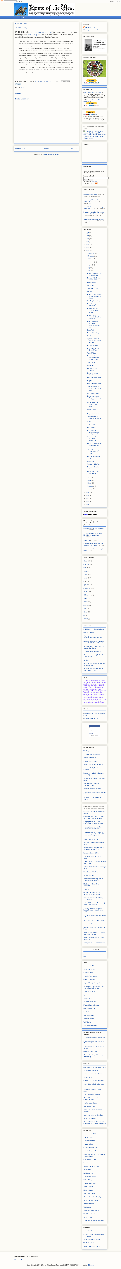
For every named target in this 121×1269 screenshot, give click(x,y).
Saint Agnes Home (89, 1106)
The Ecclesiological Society (91, 1239)
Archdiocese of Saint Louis (91, 754)
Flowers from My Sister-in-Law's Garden (92, 310)
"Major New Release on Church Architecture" (93, 438)
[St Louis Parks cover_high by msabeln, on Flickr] (92, 92)
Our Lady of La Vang (93, 464)
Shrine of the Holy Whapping (92, 1197)
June (89, 270)
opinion (85, 585)
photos (85, 561)
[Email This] (62, 81)
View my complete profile (91, 30)
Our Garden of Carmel (90, 1103)
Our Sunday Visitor (89, 1008)
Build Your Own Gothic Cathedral (93, 629)
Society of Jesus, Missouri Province (94, 943)
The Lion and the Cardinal (91, 1210)
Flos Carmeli (87, 1169)
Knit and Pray (87, 1180)
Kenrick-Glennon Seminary (91, 1094)
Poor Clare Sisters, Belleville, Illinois (94, 920)
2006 (87, 498)
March (90, 483)
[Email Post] (56, 81)
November (91, 256)
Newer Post (20, 148)
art (84, 581)
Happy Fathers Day (93, 333)
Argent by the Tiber (89, 1140)
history (85, 591)
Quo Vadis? (90, 285)
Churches (24, 17)
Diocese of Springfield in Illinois (93, 764)
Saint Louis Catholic (89, 1193)
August (90, 265)
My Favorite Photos (93, 393)
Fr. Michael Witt (88, 1173)
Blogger (91, 1265)
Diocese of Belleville (89, 757)
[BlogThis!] (64, 81)
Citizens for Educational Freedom (93, 1080)
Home (17, 17)
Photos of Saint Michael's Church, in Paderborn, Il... (94, 317)
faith (22, 87)
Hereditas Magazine (89, 991)
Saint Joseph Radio (89, 1015)
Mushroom (90, 365)
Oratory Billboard (88, 632)
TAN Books (87, 1022)
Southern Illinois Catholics (91, 1200)
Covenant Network (89, 979)
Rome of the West (93, 729)
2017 (87, 233)
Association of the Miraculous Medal (94, 1067)
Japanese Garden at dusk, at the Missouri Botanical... (94, 340)
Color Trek (86, 540)
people (85, 598)
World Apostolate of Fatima (91, 1246)
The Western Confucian (90, 1214)
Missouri (91, 733)
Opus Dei (86, 889)
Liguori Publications (89, 1001)
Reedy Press (87, 1012)
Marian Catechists (88, 875)
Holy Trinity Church (93, 414)
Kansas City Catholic (89, 1176)
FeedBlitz (94, 181)
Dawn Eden (87, 1163)
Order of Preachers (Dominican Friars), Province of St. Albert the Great (93, 909)
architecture (86, 588)
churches (86, 564)
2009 (87, 250)
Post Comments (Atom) (51, 155)
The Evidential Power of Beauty (41, 32)
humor (85, 608)
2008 (87, 492)
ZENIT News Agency (90, 1025)
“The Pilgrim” (91, 362)
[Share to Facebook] (68, 81)
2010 (87, 247)
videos (85, 612)
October (90, 259)
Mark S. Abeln (90, 27)
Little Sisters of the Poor (90, 872)
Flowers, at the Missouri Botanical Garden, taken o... (93, 357)
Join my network (94, 735)
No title (89, 291)
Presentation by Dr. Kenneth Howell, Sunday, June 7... (93, 432)
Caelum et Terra (88, 1144)
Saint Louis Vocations (90, 924)
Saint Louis (96, 732)
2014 (87, 236)
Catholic (91, 732)
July (89, 268)
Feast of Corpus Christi (94, 378)
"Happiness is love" (93, 288)
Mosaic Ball (90, 461)
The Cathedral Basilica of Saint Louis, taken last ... (94, 388)
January (90, 489)
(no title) (85, 660)
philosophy (86, 595)
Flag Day (90, 381)
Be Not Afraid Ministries (90, 1070)
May (89, 477)
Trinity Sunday (91, 424)
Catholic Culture (88, 972)
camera (85, 619)
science (85, 605)
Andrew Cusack (88, 1137)
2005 (87, 501)
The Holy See (87, 751)
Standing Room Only (93, 301)
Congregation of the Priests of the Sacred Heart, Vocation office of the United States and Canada (94, 833)
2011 (87, 244)
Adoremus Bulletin (89, 966)
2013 (87, 239)
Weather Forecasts (87, 954)
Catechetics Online (89, 1231)
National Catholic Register (91, 1005)
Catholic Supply (88, 1077)
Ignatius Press (87, 995)
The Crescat (87, 1207)
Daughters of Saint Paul (90, 839)
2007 (87, 495)
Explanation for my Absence (91, 651)
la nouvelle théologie (89, 1183)
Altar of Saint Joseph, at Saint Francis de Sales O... (94, 451)
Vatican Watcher (88, 1217)
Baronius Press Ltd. (89, 969)
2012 (87, 242)
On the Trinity (32, 35)
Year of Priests (91, 353)
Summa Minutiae (88, 1203)
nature (85, 574)
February (90, 486)
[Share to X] (66, 81)
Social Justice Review (90, 1118)
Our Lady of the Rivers (90, 1051)
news (85, 571)
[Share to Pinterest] (69, 81)
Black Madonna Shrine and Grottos (94, 1038)
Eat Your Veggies (92, 345)
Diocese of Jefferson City (91, 761)
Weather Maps (96, 954)
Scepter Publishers (88, 1018)
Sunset (89, 421)
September (91, 262)
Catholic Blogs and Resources (92, 1151)
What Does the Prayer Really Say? (93, 1220)
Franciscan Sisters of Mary (91, 853)
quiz (84, 615)
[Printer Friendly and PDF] (18, 84)
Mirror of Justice (88, 1190)
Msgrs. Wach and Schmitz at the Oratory (92, 404)
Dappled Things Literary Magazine (93, 983)
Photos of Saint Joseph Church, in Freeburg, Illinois (94, 296)
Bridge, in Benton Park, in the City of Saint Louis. (94, 445)
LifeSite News (87, 998)
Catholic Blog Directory (90, 1147)
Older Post (73, 148)
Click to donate (88, 138)
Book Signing (91, 427)
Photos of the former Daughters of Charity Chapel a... (94, 397)
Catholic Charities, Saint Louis (92, 1074)
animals (85, 602)
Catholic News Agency (90, 976)
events (85, 578)
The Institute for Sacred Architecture (94, 1243)
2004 (87, 504)
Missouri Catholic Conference (92, 788)
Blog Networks (92, 726)
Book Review (91, 282)
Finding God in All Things (91, 1166)
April (89, 480)
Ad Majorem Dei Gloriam (91, 1134)
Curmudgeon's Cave (89, 1159)
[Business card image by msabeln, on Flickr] (95, 51)
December (91, 253)
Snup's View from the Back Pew (93, 1115)
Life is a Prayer (88, 1186)
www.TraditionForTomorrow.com (93, 136)
